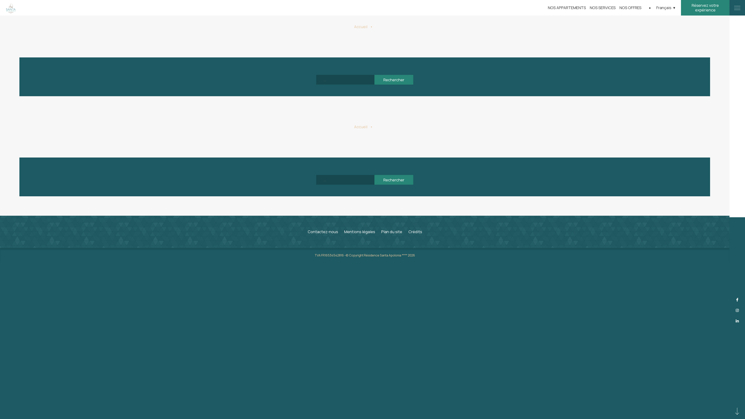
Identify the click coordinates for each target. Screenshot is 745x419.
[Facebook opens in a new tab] (737, 299)
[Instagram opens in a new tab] (737, 310)
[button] (665, 7)
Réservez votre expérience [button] (705, 8)
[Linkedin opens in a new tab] (737, 321)
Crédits (415, 231)
